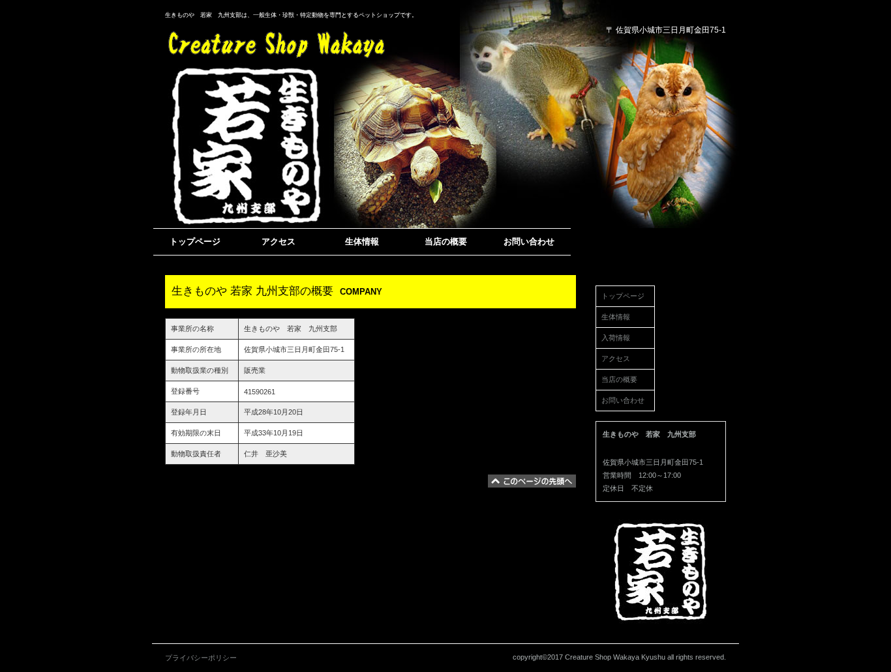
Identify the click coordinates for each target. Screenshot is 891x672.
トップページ (622, 296)
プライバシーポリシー (201, 658)
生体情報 (615, 317)
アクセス (615, 358)
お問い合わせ (622, 400)
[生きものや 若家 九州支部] (272, 42)
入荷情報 (615, 338)
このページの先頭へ (532, 481)
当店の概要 (619, 379)
